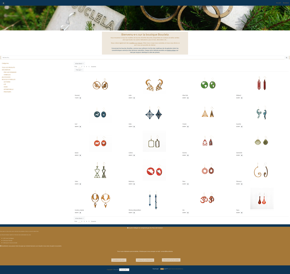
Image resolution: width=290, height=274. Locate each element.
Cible (130, 124)
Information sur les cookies (171, 260)
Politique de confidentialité (145, 260)
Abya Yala (185, 95)
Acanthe (238, 124)
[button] (79, 70)
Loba (130, 95)
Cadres (131, 152)
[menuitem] (278, 3)
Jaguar (76, 152)
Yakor (76, 181)
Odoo (162, 269)
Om (183, 210)
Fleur (183, 181)
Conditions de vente (119, 260)
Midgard (238, 95)
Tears (237, 210)
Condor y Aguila (79, 210)
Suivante (93, 66)
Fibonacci (239, 181)
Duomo (184, 152)
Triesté (184, 124)
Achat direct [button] (78, 63)
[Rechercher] (286, 57)
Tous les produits (8, 67)
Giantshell (239, 152)
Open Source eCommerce (175, 269)
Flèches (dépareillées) (135, 210)
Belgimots (131, 181)
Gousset (77, 95)
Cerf (76, 124)
